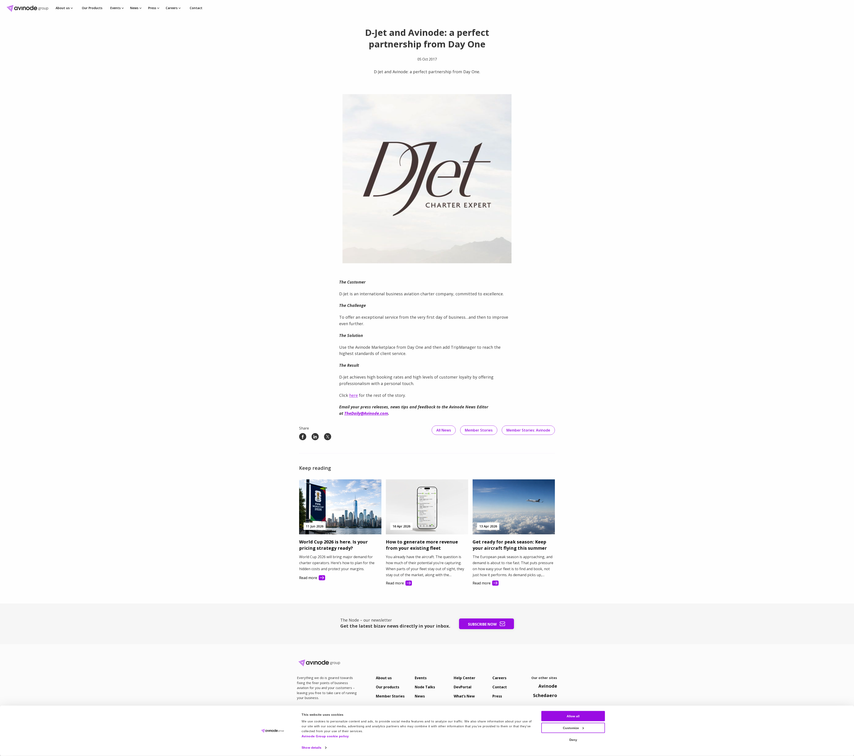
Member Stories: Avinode (528, 430)
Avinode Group (29, 8)
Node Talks (425, 687)
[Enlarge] (506, 100)
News (134, 8)
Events (115, 8)
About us (63, 8)
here (353, 395)
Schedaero (545, 695)
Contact (196, 8)
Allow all (573, 716)
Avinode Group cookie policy (325, 736)
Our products (387, 687)
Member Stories (479, 430)
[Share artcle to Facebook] (302, 436)
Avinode (547, 686)
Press (152, 8)
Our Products (92, 8)
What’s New (464, 696)
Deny (573, 740)
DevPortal (462, 687)
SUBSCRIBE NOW (482, 624)
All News (443, 430)
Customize (571, 728)
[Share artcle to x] (327, 436)
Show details (311, 747)
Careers (171, 8)
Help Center (464, 677)
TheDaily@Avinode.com (366, 413)
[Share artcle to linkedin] (315, 436)
